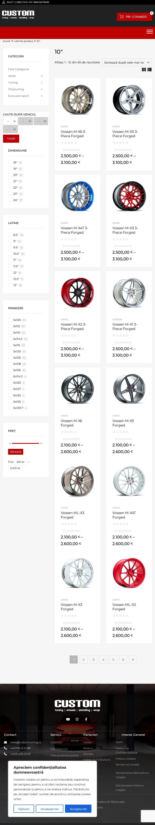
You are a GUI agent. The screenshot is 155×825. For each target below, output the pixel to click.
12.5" (16, 279)
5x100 (17, 357)
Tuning (13, 82)
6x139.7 (18, 408)
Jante (64, 126)
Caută (11, 138)
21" (15, 181)
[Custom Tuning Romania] (18, 18)
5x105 (17, 370)
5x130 (17, 351)
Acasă (6, 41)
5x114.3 (17, 339)
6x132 (17, 395)
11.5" (16, 266)
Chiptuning (16, 89)
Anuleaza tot (50, 809)
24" (15, 200)
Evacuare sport (18, 96)
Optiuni (23, 809)
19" (15, 169)
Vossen (117, 319)
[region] (52, 789)
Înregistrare (41, 2)
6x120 (17, 382)
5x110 (16, 332)
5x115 (16, 345)
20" (15, 175)
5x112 (16, 326)
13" (15, 285)
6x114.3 (18, 376)
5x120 (17, 320)
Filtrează (15, 452)
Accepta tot (78, 809)
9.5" (15, 247)
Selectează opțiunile (77, 163)
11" (14, 260)
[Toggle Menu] (150, 33)
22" (15, 187)
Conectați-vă (23, 2)
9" (14, 241)
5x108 (17, 364)
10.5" (16, 253)
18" (15, 162)
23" (15, 194)
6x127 (17, 389)
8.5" (15, 235)
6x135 (17, 401)
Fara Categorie (18, 69)
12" (15, 272)
